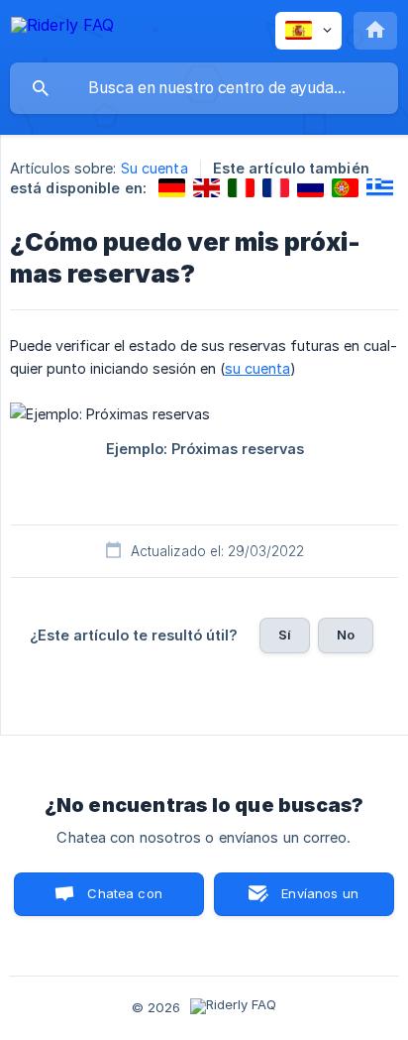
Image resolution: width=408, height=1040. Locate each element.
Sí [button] (284, 634)
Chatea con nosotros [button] (121, 900)
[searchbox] (204, 88)
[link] (171, 187)
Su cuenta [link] (154, 168)
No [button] (346, 634)
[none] (62, 28)
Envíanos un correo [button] (319, 900)
